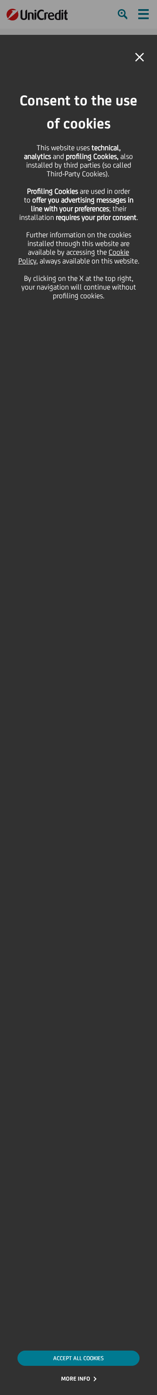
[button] (140, 57)
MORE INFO (75, 1378)
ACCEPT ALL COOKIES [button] (78, 1358)
